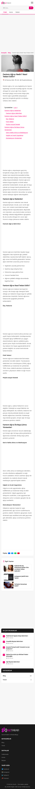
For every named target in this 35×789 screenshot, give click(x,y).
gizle (15, 107)
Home (3, 757)
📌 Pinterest (5, 778)
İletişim (4, 760)
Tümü (5, 12)
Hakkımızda (5, 754)
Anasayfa (4, 53)
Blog (11, 12)
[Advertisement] (17, 32)
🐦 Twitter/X (5, 775)
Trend (17, 12)
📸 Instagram (5, 772)
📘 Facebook (5, 769)
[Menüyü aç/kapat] (32, 3)
